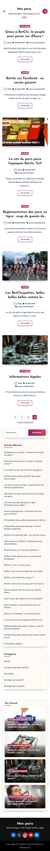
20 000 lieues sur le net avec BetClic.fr (21, 550)
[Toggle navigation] (4, 11)
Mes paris (24, 9)
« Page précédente (25, 422)
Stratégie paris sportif (14, 680)
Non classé (25, 26)
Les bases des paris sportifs (16, 667)
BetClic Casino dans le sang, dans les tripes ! (24, 584)
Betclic (25, 73)
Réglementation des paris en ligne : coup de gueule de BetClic (25, 216)
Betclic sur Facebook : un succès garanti (22, 614)
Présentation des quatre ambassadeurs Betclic (25, 520)
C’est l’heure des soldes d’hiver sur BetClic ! (23, 599)
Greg (9, 43)
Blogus (38, 844)
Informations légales (25, 377)
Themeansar (24, 847)
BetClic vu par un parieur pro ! (17, 565)
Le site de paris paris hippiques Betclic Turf (23, 620)
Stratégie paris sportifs (14, 686)
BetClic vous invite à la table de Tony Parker (23, 571)
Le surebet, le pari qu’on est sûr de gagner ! (23, 470)
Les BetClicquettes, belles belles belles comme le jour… (25, 297)
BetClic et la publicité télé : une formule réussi (24, 535)
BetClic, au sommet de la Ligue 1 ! (19, 577)
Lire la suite (25, 59)
